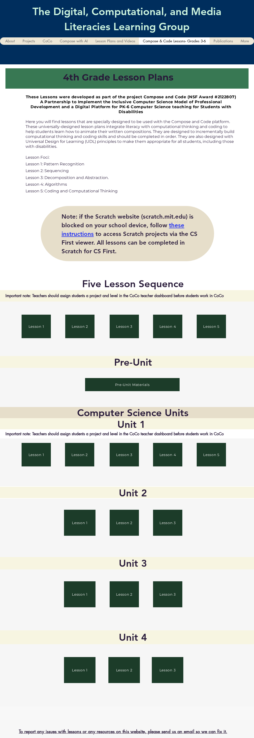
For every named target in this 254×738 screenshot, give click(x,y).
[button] (29, 41)
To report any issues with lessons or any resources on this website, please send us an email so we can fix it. (123, 731)
